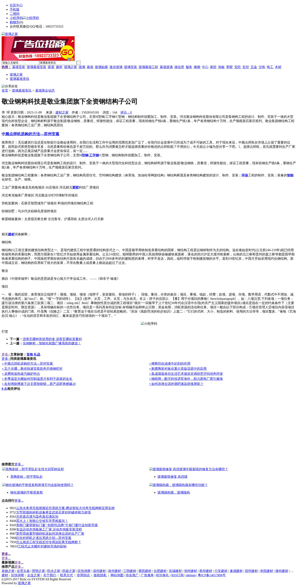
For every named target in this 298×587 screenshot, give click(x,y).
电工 (270, 67)
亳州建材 (205, 571)
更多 (6, 354)
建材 (59, 67)
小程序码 (16, 18)
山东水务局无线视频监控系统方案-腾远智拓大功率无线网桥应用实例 (65, 508)
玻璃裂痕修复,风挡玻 (173, 476)
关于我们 (49, 575)
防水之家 (53, 571)
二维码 (14, 13)
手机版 (14, 9)
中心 (205, 67)
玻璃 (82, 67)
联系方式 (66, 575)
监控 (245, 67)
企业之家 (33, 575)
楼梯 (197, 67)
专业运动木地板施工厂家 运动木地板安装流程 (49, 529)
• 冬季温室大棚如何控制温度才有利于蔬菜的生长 (37, 378)
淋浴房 (179, 67)
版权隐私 (100, 575)
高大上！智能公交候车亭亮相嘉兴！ (42, 521)
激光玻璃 (115, 67)
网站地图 (116, 575)
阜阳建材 (266, 571)
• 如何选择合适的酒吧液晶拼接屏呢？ (176, 384)
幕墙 (90, 67)
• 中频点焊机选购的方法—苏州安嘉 (27, 363)
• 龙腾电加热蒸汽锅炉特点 (21, 373)
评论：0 (126, 112)
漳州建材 (99, 571)
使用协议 (83, 575)
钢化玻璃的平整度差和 (26, 492)
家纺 (213, 67)
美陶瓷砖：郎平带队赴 (26, 476)
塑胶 (229, 67)
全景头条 (23, 571)
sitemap (191, 575)
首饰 (30, 354)
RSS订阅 (177, 575)
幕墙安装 (18, 67)
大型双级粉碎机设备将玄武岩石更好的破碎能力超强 (53, 512)
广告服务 (147, 575)
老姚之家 (8, 571)
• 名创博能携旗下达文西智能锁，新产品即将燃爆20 (39, 384)
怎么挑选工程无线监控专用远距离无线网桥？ (48, 542)
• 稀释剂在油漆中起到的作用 (169, 363)
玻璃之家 (70, 67)
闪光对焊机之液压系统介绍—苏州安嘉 (43, 538)
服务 (189, 67)
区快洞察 (84, 571)
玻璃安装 (130, 67)
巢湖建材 (236, 571)
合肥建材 (160, 571)
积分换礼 (162, 575)
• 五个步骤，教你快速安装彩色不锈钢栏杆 (32, 368)
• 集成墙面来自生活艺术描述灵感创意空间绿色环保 (186, 373)
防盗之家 (68, 571)
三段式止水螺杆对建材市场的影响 (42, 546)
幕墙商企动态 (45, 90)
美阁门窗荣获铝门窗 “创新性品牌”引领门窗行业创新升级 (57, 525)
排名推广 (132, 575)
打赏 (5, 331)
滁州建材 (281, 571)
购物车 (14, 22)
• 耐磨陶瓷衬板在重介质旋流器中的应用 (178, 368)
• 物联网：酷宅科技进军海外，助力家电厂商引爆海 (186, 378)
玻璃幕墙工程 (148, 67)
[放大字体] (3, 112)
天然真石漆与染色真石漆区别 (37, 516)
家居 (51, 67)
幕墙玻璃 (166, 67)
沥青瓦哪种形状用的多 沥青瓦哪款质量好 (52, 339)
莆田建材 (144, 571)
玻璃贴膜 (101, 67)
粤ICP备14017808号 (212, 575)
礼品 (37, 354)
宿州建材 (251, 571)
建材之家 (62, 112)
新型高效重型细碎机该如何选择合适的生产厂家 (50, 533)
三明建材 (129, 571)
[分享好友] (10, 86)
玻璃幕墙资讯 (21, 90)
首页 (5, 90)
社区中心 (16, 5)
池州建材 (190, 571)
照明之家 (38, 571)
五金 (254, 67)
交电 (262, 67)
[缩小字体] (8, 112)
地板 (221, 67)
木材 (278, 67)
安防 (237, 67)
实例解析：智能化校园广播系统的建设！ (52, 343)
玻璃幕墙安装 (36, 67)
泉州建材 (114, 571)
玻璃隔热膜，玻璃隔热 (174, 492)
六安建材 (220, 571)
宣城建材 (175, 571)
